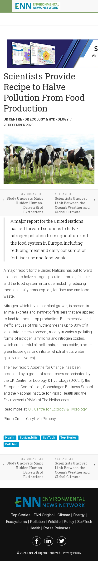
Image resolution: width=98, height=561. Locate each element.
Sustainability (29, 438)
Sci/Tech (49, 438)
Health (10, 438)
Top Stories (68, 438)
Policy (69, 521)
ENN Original (44, 515)
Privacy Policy (72, 553)
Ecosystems (16, 521)
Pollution (11, 444)
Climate (64, 515)
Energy (79, 515)
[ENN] (37, 6)
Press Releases (56, 528)
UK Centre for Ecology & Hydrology (57, 409)
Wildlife (54, 521)
